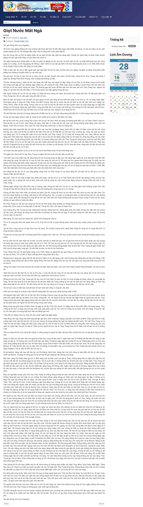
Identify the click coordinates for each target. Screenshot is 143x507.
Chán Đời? (66, 17)
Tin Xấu (43, 17)
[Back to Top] (139, 503)
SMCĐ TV (93, 17)
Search (35, 22)
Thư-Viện (105, 17)
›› (134, 88)
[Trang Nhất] (16, 17)
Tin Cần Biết (80, 17)
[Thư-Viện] (110, 17)
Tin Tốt (33, 17)
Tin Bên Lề (54, 17)
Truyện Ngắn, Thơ (21, 41)
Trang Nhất (10, 17)
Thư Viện (23, 38)
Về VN (23, 17)
